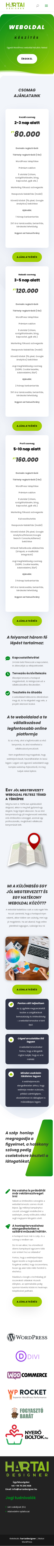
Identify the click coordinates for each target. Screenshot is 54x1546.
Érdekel (27, 58)
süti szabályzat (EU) (16, 1507)
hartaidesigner (28, 1538)
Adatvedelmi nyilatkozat (18, 1511)
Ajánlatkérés (27, 257)
